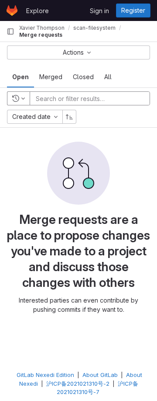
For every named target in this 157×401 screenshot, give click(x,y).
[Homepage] (12, 10)
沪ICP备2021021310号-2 (77, 383)
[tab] (20, 76)
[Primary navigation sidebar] (10, 31)
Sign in (99, 10)
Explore (37, 10)
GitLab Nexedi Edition (45, 374)
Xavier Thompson (42, 27)
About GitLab (100, 374)
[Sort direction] (69, 117)
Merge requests (40, 34)
